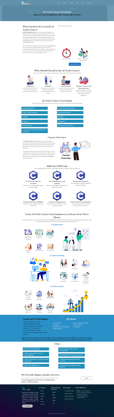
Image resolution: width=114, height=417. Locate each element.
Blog (77, 2)
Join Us (82, 2)
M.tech (54, 400)
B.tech (54, 392)
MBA (54, 395)
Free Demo (27, 406)
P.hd (53, 403)
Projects (71, 2)
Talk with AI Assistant (75, 64)
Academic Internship (69, 396)
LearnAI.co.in (54, 413)
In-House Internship (69, 390)
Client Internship (68, 393)
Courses (64, 2)
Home (59, 2)
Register (87, 378)
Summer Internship (69, 399)
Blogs (42, 399)
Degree (54, 397)
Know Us (89, 2)
